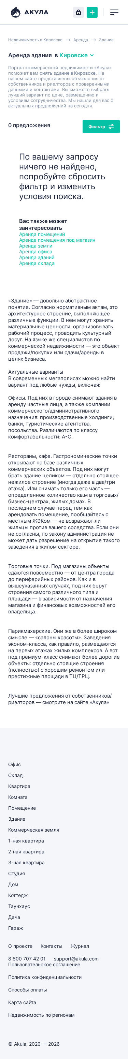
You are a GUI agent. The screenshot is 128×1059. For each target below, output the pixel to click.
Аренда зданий (36, 257)
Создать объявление (92, 12)
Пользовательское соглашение (44, 964)
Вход (78, 12)
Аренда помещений (42, 234)
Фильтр (96, 126)
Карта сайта (22, 1002)
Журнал (80, 946)
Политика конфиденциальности (45, 977)
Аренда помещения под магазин (57, 240)
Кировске (73, 55)
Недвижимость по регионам (41, 1015)
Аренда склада (37, 263)
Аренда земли (35, 246)
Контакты (51, 946)
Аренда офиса (35, 251)
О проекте (20, 946)
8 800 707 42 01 (27, 958)
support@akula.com (76, 958)
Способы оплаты (27, 990)
